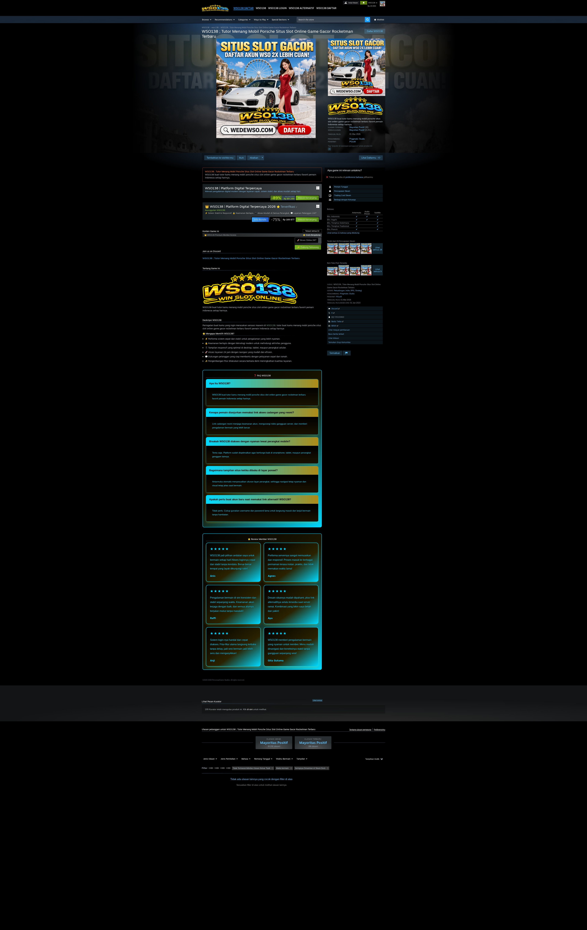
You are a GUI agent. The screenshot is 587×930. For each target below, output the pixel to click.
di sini (250, 709)
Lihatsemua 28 (377, 248)
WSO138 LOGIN (277, 8)
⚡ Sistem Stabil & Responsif (218, 213)
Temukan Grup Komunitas (339, 342)
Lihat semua (317, 700)
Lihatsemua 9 (378, 270)
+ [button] (329, 149)
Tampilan (301, 759)
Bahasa (245, 759)
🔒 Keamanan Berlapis (243, 213)
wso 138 (215, 27)
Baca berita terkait (336, 334)
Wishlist (380, 19)
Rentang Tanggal (262, 759)
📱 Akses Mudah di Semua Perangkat (272, 213)
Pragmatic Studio (357, 139)
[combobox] (331, 19)
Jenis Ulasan (209, 759)
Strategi (358, 290)
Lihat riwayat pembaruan (339, 330)
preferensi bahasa (354, 177)
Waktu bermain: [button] (282, 768)
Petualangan (339, 290)
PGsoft (352, 141)
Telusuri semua (312, 231)
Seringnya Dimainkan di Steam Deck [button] (310, 768)
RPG (352, 290)
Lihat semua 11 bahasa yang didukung (343, 233)
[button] (207, 19)
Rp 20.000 (372, 6)
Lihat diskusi (333, 338)
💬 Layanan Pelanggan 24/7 (303, 213)
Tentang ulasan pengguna (360, 729)
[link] (282, 197)
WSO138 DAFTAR (243, 8)
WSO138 (261, 8)
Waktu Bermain (283, 759)
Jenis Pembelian (228, 759)
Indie (348, 290)
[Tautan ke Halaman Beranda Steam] (215, 10)
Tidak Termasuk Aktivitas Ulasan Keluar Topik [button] (251, 768)
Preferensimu (379, 729)
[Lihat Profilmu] (382, 3)
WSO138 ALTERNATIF (301, 8)
